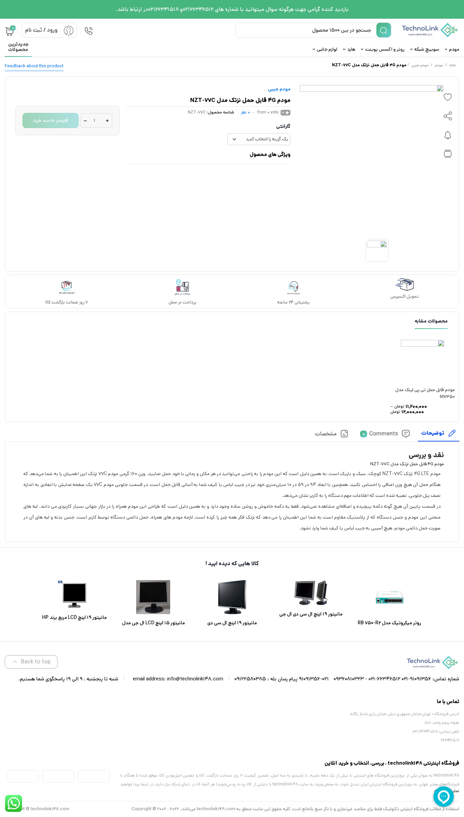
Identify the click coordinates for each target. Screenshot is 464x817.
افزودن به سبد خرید (50, 120)
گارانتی (283, 126)
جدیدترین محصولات (18, 47)
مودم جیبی (419, 65)
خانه (452, 65)
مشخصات (326, 434)
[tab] (438, 435)
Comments (380, 434)
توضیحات (432, 433)
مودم (439, 65)
